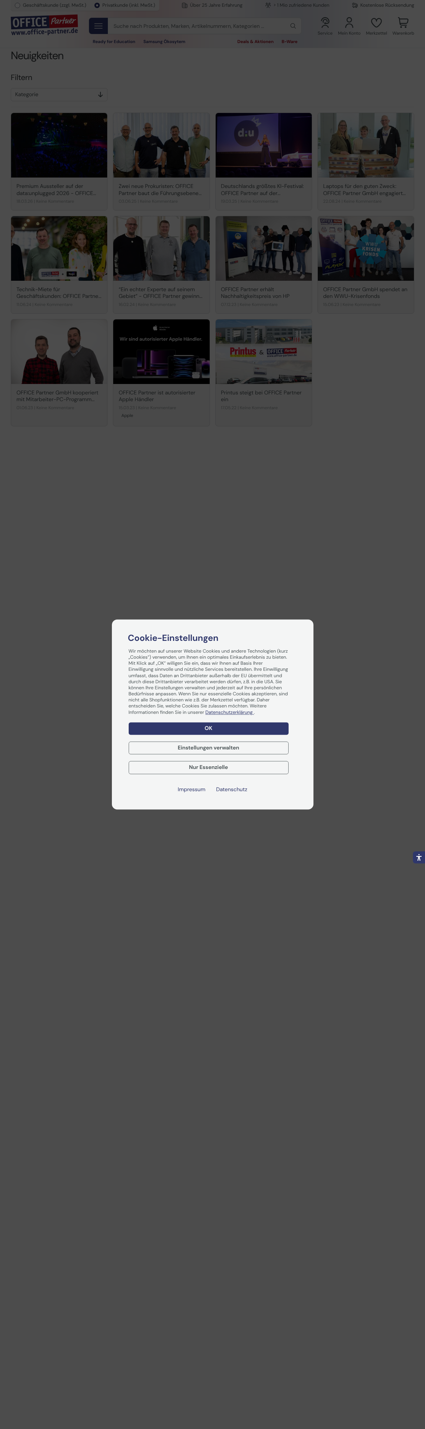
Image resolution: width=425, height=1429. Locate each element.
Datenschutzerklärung (229, 712)
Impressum (191, 789)
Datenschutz (231, 789)
